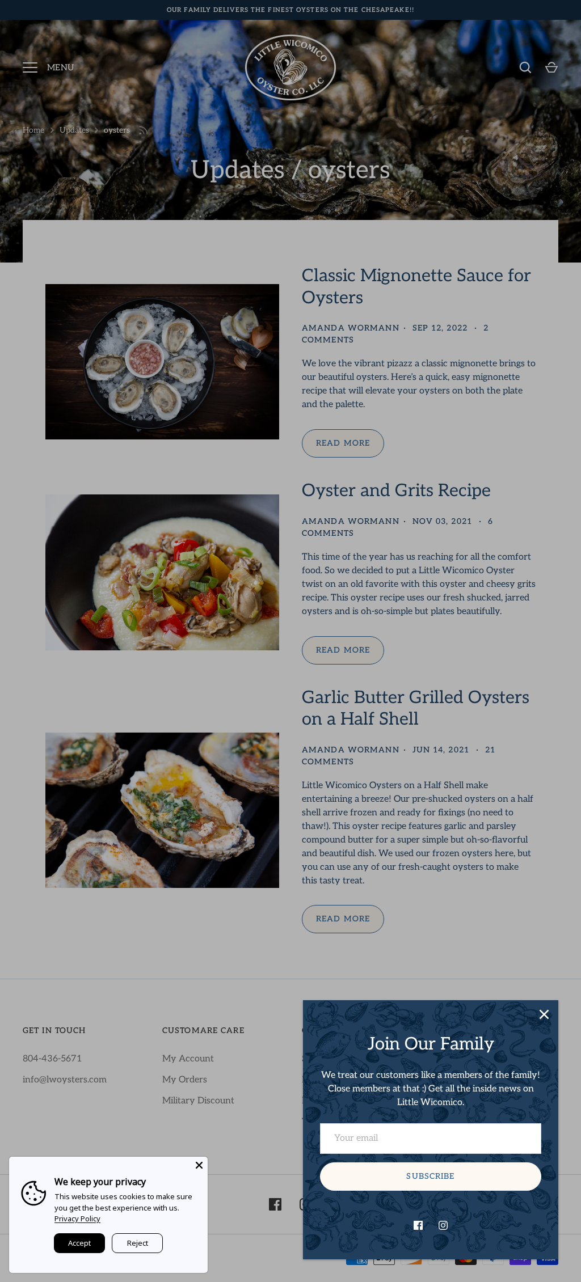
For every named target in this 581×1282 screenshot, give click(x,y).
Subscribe (430, 1176)
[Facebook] (418, 1225)
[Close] (544, 1014)
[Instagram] (443, 1225)
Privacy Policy (77, 1218)
